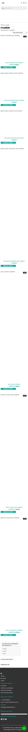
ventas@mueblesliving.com (8, 707)
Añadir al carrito (8, 67)
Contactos (3, 685)
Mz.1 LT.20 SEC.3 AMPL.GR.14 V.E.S (10, 702)
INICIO (2, 25)
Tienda (2, 680)
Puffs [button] (4, 651)
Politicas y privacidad (6, 690)
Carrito (2, 676)
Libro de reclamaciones (7, 692)
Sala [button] (4, 653)
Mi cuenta (3, 678)
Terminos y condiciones (7, 688)
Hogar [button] (4, 649)
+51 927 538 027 (6, 700)
